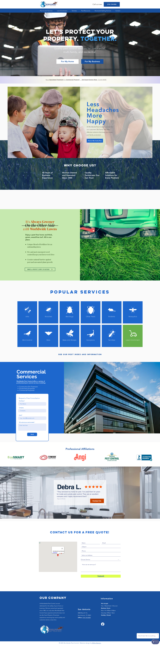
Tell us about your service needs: (26, 422)
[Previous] (10, 492)
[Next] (149, 492)
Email (20, 415)
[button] (46, 11)
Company (21, 407)
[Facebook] (102, 624)
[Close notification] (157, 634)
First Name (21, 400)
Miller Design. (96, 643)
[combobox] (101, 555)
